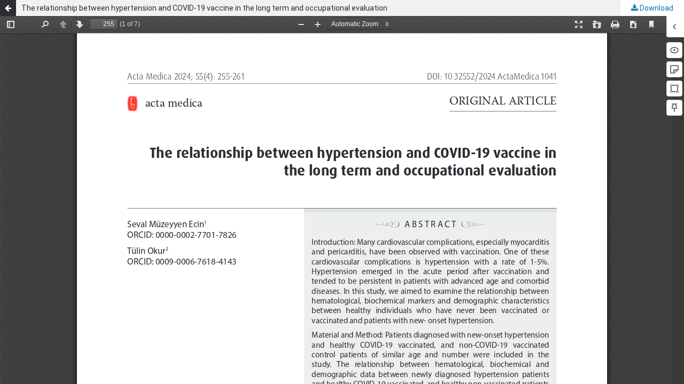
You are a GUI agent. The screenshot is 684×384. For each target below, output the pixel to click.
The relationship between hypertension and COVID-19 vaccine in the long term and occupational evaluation (204, 8)
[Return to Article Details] (8, 8)
